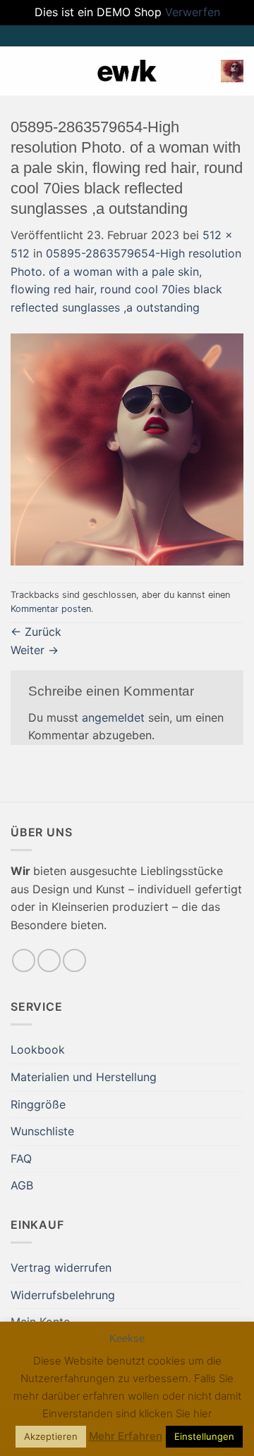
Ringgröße (38, 1104)
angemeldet (113, 717)
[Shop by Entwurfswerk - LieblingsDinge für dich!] (127, 70)
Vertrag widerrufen (61, 1267)
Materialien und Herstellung (84, 1077)
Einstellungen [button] (204, 1436)
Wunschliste (42, 1131)
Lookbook (38, 1049)
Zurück (36, 632)
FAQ (21, 1158)
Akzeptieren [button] (51, 1436)
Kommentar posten (51, 609)
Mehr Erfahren (125, 1436)
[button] (19, 70)
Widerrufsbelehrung (63, 1295)
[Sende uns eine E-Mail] (49, 960)
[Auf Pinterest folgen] (74, 960)
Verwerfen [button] (192, 12)
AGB (22, 1185)
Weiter (35, 650)
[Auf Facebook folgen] (23, 960)
